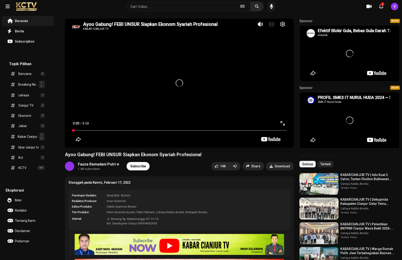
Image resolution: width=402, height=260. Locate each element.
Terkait (325, 164)
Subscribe (138, 166)
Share (255, 166)
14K (223, 166)
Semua (307, 164)
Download (282, 166)
